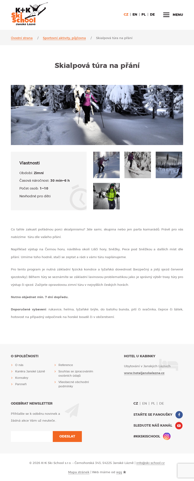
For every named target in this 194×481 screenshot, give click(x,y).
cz (126, 14)
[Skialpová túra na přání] (106, 165)
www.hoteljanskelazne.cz (144, 373)
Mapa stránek (78, 472)
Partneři (20, 384)
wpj (119, 472)
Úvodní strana (22, 38)
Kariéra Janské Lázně (30, 371)
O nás (19, 365)
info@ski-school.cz (150, 463)
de (152, 14)
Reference (65, 365)
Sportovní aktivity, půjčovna (64, 38)
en (134, 14)
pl (143, 14)
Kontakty (21, 377)
